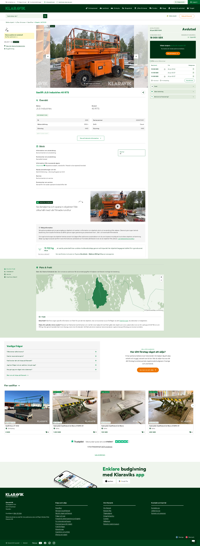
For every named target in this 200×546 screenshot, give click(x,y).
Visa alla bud (189, 80)
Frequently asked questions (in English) (67, 518)
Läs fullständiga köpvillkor (126, 239)
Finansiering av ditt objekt (63, 524)
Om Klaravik (107, 508)
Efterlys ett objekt (61, 534)
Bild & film (11, 269)
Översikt (10, 271)
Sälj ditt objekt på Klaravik (63, 513)
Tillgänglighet (107, 513)
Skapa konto (180, 2)
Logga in (194, 2)
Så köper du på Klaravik (62, 511)
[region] (100, 293)
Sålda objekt (173, 16)
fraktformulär (124, 321)
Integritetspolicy (108, 516)
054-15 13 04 (17, 513)
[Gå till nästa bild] (193, 406)
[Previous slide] (48, 56)
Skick (9, 274)
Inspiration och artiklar (62, 532)
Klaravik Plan (107, 511)
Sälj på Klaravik (171, 53)
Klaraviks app (59, 529)
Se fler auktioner (10, 37)
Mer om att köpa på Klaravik (16, 375)
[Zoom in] (161, 277)
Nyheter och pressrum (158, 513)
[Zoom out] (161, 280)
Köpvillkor (58, 508)
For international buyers (63, 521)
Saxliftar (30, 22)
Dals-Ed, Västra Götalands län (15, 46)
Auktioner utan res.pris (65, 2)
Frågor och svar (60, 516)
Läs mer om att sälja (147, 370)
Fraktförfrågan (60, 526)
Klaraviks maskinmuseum (111, 524)
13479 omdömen (106, 447)
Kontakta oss (11, 2)
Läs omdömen (100, 455)
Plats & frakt (12, 277)
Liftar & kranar (21, 22)
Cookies (106, 518)
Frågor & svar (22, 2)
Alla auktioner (50, 2)
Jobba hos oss (155, 511)
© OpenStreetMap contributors (153, 310)
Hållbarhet (106, 521)
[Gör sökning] (45, 16)
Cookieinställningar (35, 2)
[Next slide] (136, 56)
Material (25, 543)
